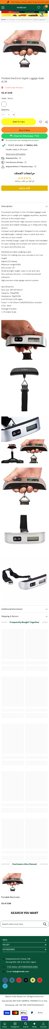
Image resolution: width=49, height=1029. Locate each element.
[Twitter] (5, 985)
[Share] (46, 122)
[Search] (45, 924)
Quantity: (5, 109)
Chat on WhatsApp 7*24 (26, 136)
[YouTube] (39, 980)
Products (12, 19)
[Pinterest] (18, 980)
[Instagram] (12, 980)
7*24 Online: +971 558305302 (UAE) (22, 967)
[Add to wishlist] (40, 122)
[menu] (2, 7)
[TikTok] (25, 980)
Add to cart (19, 121)
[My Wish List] (38, 7)
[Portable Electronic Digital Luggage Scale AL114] (12, 882)
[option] (24, 49)
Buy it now (24, 130)
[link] (24, 12)
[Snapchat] (32, 980)
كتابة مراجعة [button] (24, 188)
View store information (16, 154)
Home (3, 19)
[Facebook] (5, 980)
